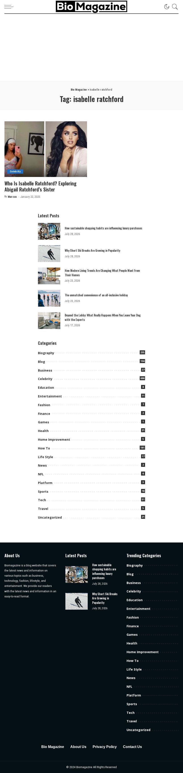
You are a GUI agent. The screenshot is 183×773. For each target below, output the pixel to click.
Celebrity (15, 171)
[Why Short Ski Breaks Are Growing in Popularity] (49, 253)
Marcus (12, 196)
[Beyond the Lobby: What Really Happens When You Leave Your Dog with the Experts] (49, 320)
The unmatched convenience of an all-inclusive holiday (96, 295)
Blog (41, 361)
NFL (41, 474)
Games (43, 422)
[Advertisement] (91, 47)
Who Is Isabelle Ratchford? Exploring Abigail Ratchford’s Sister (40, 186)
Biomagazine (84, 767)
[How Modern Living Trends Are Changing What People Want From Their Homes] (49, 276)
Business (45, 370)
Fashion (44, 405)
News (42, 465)
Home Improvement (54, 439)
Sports (43, 491)
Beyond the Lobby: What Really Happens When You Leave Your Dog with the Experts (103, 317)
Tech (42, 500)
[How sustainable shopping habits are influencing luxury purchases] (49, 231)
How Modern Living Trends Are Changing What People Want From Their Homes (102, 272)
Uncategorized (50, 517)
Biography (46, 353)
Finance (44, 413)
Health (43, 431)
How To (44, 448)
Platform (45, 483)
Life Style (45, 457)
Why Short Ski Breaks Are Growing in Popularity (92, 250)
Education (46, 387)
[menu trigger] (10, 6)
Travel (43, 509)
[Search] (174, 6)
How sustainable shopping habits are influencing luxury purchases (103, 228)
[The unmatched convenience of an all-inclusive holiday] (49, 298)
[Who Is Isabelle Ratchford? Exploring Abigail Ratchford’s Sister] (45, 149)
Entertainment (50, 396)
